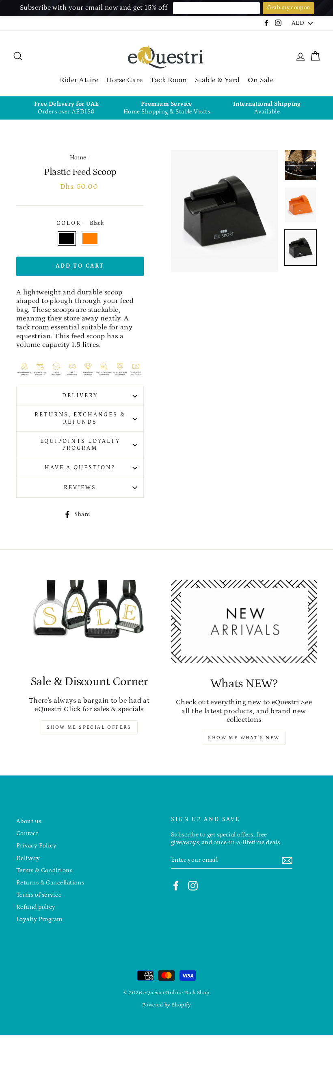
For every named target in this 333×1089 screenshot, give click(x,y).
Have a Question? (80, 467)
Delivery (79, 395)
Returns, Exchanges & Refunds (80, 418)
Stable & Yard (217, 80)
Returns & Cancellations (50, 882)
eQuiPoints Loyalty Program (80, 444)
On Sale (260, 80)
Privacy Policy (36, 845)
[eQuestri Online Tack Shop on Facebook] (176, 886)
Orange (90, 238)
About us (28, 821)
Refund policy (36, 907)
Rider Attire (79, 80)
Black (67, 238)
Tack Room (168, 80)
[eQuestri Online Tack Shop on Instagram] (193, 886)
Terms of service (38, 894)
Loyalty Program (39, 919)
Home (78, 157)
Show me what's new (243, 738)
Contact (27, 833)
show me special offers (89, 727)
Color (79, 223)
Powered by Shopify (166, 1005)
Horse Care (124, 80)
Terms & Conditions (44, 870)
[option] (66, 107)
